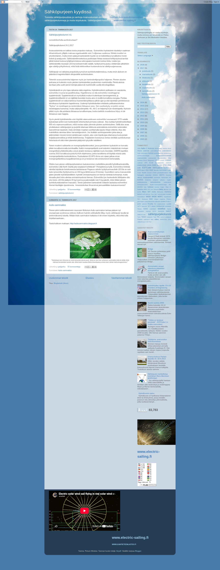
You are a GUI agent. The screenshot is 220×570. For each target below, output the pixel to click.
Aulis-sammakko (57, 205)
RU (155, 204)
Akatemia (151, 148)
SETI (149, 206)
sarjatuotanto (161, 204)
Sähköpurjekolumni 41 (60, 35)
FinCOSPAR (163, 170)
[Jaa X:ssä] (90, 189)
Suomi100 (161, 211)
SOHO (145, 209)
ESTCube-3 (141, 170)
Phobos (168, 199)
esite (139, 168)
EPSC (165, 165)
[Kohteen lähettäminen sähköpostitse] (86, 189)
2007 (142, 132)
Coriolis (162, 160)
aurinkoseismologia (143, 155)
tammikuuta (147, 91)
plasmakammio (149, 201)
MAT (149, 192)
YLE (150, 222)
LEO (148, 189)
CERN (157, 160)
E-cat (151, 163)
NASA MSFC (157, 197)
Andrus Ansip (167, 148)
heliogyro (140, 175)
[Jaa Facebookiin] (93, 189)
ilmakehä (148, 180)
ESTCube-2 (167, 168)
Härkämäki (164, 177)
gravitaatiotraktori (162, 172)
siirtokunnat (160, 206)
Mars (144, 192)
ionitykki (155, 180)
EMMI (154, 165)
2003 (142, 139)
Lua (170, 189)
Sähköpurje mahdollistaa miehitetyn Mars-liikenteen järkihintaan (158, 376)
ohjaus (156, 199)
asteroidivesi (166, 151)
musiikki (168, 194)
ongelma (162, 199)
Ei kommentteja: (74, 189)
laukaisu (140, 189)
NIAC (151, 199)
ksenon (157, 187)
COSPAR (168, 160)
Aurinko (151, 153)
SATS (139, 206)
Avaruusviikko (162, 158)
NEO (138, 199)
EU (147, 170)
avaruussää (152, 158)
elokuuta (146, 81)
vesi (152, 219)
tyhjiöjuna (168, 217)
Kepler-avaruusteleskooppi (158, 184)
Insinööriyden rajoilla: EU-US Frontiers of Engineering (159, 287)
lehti (145, 189)
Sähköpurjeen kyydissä (68, 11)
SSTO (154, 211)
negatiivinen (167, 196)
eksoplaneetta (159, 163)
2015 (142, 106)
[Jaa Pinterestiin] (95, 189)
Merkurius (160, 192)
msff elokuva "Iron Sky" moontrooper (154, 194)
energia (159, 165)
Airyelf (118, 551)
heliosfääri (148, 175)
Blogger (138, 551)
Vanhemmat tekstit (121, 278)
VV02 (169, 219)
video (156, 219)
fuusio (144, 173)
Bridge (150, 249)
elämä (149, 165)
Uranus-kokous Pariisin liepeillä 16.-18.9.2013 (157, 358)
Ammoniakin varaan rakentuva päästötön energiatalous (156, 268)
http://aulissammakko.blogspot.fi (83, 223)
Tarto (139, 217)
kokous (150, 187)
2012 (142, 116)
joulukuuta (146, 71)
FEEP (151, 170)
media (154, 192)
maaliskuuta (147, 88)
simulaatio (168, 206)
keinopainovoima (142, 184)
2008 (142, 129)
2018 (142, 65)
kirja (145, 187)
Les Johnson (155, 189)
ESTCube (146, 167)
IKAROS (140, 180)
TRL (158, 217)
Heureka (168, 175)
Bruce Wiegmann (148, 160)
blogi (169, 158)
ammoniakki (158, 148)
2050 (138, 148)
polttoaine (158, 201)
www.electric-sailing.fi (125, 20)
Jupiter (169, 180)
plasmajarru (141, 201)
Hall (170, 172)
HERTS (161, 175)
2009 (142, 126)
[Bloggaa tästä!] (88, 189)
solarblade (153, 209)
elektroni (168, 163)
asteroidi (146, 151)
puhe (139, 204)
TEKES (143, 217)
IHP (170, 177)
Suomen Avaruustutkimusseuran (125, 17)
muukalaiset (141, 196)
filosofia (156, 170)
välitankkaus (141, 222)
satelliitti (168, 204)
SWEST (168, 211)
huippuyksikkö (148, 177)
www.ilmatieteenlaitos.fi (124, 544)
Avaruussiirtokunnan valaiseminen (156, 233)
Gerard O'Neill (151, 172)
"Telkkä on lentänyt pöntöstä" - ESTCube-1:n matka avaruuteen (158, 322)
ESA (169, 165)
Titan (154, 217)
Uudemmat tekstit (58, 278)
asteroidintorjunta (155, 151)
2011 (142, 119)
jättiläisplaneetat (142, 182)
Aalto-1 (144, 148)
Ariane (139, 151)
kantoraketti (167, 182)
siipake (153, 206)
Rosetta (150, 204)
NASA (148, 197)
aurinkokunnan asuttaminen (162, 153)
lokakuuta (146, 78)
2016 (142, 102)
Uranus (139, 219)
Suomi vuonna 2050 (156, 303)
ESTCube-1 (157, 168)
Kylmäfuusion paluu (146, 393)
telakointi (149, 217)
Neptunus (145, 199)
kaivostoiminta (155, 182)
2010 (142, 122)
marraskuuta (147, 74)
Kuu (167, 187)
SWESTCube (141, 214)
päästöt (144, 204)
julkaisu (162, 180)
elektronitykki (141, 165)
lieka (161, 189)
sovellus (161, 208)
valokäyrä (146, 219)
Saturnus (144, 206)
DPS (146, 163)
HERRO (155, 175)
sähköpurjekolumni (66, 193)
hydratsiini (157, 177)
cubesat (139, 163)
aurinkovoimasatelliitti (163, 156)
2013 (142, 112)
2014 (142, 109)
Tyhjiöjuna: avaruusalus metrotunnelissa (157, 340)
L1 (170, 187)
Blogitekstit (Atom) (61, 283)
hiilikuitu (139, 177)
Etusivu (90, 278)
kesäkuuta (146, 84)
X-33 (147, 222)
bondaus (140, 160)
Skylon (139, 209)
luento (139, 192)
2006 (142, 136)
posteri (163, 201)
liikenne (166, 189)
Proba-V (168, 201)
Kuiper (162, 187)
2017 (142, 68)
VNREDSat (163, 219)
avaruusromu (142, 158)
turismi (163, 217)
